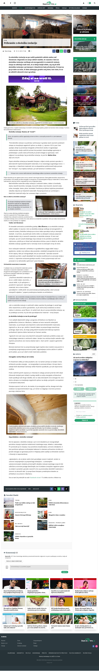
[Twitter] (57, 51)
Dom (20, 8)
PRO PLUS (28, 653)
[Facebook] (10, 3)
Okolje (64, 8)
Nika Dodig (8, 51)
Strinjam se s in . (84, 416)
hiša (29, 489)
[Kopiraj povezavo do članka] (68, 51)
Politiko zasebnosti (81, 417)
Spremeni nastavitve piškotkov (58, 653)
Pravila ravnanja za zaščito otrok (49, 656)
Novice (14, 8)
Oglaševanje (11, 653)
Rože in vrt (41, 8)
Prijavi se (64, 572)
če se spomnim (79, 385)
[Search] (95, 3)
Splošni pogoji (87, 653)
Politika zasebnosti (75, 653)
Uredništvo (20, 653)
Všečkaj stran (86, 252)
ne (75, 382)
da (75, 378)
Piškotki (44, 653)
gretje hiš (36, 489)
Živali (58, 8)
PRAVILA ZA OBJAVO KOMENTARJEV (14, 561)
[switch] (89, 3)
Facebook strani (35, 477)
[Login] (84, 3)
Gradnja (50, 8)
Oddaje (84, 8)
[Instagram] (15, 3)
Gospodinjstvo (30, 8)
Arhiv (93, 354)
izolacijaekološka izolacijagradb (15, 489)
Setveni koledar (74, 8)
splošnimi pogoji (87, 415)
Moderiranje (36, 653)
